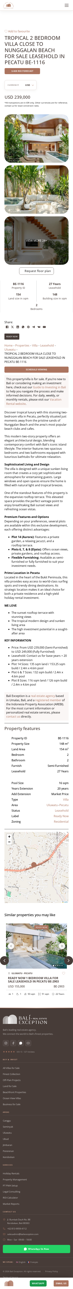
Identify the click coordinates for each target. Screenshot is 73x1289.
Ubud (6, 1139)
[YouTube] (28, 1043)
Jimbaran (7, 1145)
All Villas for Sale (11, 1068)
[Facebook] (7, 327)
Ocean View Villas (12, 1098)
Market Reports (11, 1203)
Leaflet (65, 902)
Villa (66, 799)
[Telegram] (33, 327)
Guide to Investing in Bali (49, 387)
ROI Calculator (10, 1197)
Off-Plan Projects (12, 1080)
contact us (13, 716)
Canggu (7, 1120)
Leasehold (62, 811)
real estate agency (43, 696)
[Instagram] (6, 1043)
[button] (36, 867)
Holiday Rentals (11, 1173)
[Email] (44, 327)
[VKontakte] (39, 327)
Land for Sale (9, 1086)
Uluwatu (52, 805)
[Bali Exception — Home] (25, 1019)
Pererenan (8, 1151)
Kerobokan (9, 1157)
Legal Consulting (11, 1191)
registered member (48, 700)
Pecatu (64, 805)
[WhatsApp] (23, 327)
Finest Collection (11, 1074)
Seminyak (8, 1126)
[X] (12, 327)
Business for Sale (11, 1104)
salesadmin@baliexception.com (22, 1234)
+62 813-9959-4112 (17, 1228)
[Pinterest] (28, 327)
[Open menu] (66, 5)
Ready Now (12, 336)
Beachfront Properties (14, 1092)
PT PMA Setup (10, 1185)
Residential (61, 822)
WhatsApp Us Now (38, 1248)
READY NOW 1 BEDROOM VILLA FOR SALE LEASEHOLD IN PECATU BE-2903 (33, 979)
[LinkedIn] (17, 327)
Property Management (15, 1179)
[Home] (8, 5)
